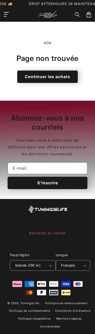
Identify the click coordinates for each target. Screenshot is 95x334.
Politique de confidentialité (29, 311)
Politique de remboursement (66, 303)
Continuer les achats (47, 76)
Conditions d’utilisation (73, 311)
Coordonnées (50, 326)
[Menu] (6, 14)
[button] (77, 14)
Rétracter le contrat (47, 233)
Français (68, 265)
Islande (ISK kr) (28, 265)
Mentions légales (69, 318)
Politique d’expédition (34, 318)
